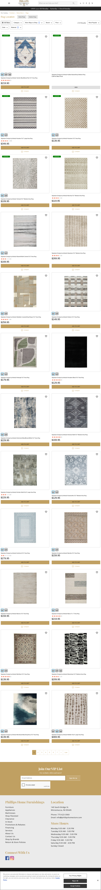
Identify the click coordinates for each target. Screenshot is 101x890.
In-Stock (8, 822)
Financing (9, 827)
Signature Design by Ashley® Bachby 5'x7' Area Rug (66, 553)
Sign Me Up (73, 778)
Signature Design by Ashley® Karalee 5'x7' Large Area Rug (16, 138)
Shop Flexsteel (11, 816)
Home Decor (20, 13)
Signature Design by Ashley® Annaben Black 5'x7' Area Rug (68, 377)
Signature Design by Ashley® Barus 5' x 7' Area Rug (65, 613)
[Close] (98, 880)
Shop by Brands (12, 839)
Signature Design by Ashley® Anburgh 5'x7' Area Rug (15, 377)
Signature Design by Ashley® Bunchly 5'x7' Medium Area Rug (68, 195)
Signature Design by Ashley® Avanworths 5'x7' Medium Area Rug (69, 495)
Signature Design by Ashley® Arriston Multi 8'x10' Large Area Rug (18, 492)
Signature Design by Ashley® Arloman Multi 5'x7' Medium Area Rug (70, 434)
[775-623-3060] (89, 3)
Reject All (75, 881)
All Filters (7, 22)
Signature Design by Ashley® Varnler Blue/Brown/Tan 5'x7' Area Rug (19, 78)
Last (66, 752)
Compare (26, 91)
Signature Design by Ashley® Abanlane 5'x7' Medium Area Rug (68, 253)
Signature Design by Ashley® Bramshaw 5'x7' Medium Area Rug (69, 674)
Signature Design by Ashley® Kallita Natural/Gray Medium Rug (68, 74)
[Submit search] (73, 3)
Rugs (27, 13)
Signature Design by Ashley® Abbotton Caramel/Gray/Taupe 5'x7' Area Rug (21, 317)
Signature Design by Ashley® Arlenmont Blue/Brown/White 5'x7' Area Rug (20, 438)
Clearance (9, 819)
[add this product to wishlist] (46, 36)
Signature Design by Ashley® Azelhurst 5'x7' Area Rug (15, 553)
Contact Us (10, 836)
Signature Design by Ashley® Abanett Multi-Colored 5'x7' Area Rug (18, 256)
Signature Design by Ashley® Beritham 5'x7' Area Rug (15, 674)
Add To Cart (25, 87)
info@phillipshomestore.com (69, 817)
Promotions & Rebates (15, 824)
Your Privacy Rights (75, 875)
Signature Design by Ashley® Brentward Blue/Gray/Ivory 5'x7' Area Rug (20, 734)
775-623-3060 (64, 814)
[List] (83, 3)
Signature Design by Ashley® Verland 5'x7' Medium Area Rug (17, 199)
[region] (50, 880)
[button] (9, 3)
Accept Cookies (75, 886)
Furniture (12, 13)
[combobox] (17, 23)
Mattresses (10, 813)
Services (8, 830)
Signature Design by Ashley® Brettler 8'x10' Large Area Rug (68, 734)
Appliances (10, 810)
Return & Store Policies (15, 842)
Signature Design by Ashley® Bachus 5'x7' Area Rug (15, 613)
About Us (9, 833)
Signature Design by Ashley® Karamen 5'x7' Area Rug (66, 138)
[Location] (86, 3)
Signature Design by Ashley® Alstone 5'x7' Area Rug (66, 317)
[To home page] (24, 3)
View (75, 87)
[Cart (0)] (92, 3)
